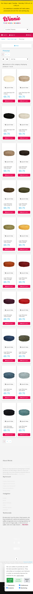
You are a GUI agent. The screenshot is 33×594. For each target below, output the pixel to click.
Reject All (27, 580)
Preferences (24, 585)
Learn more (20, 575)
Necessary (11, 585)
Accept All (10, 580)
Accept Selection (18, 580)
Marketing (24, 588)
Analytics (11, 588)
